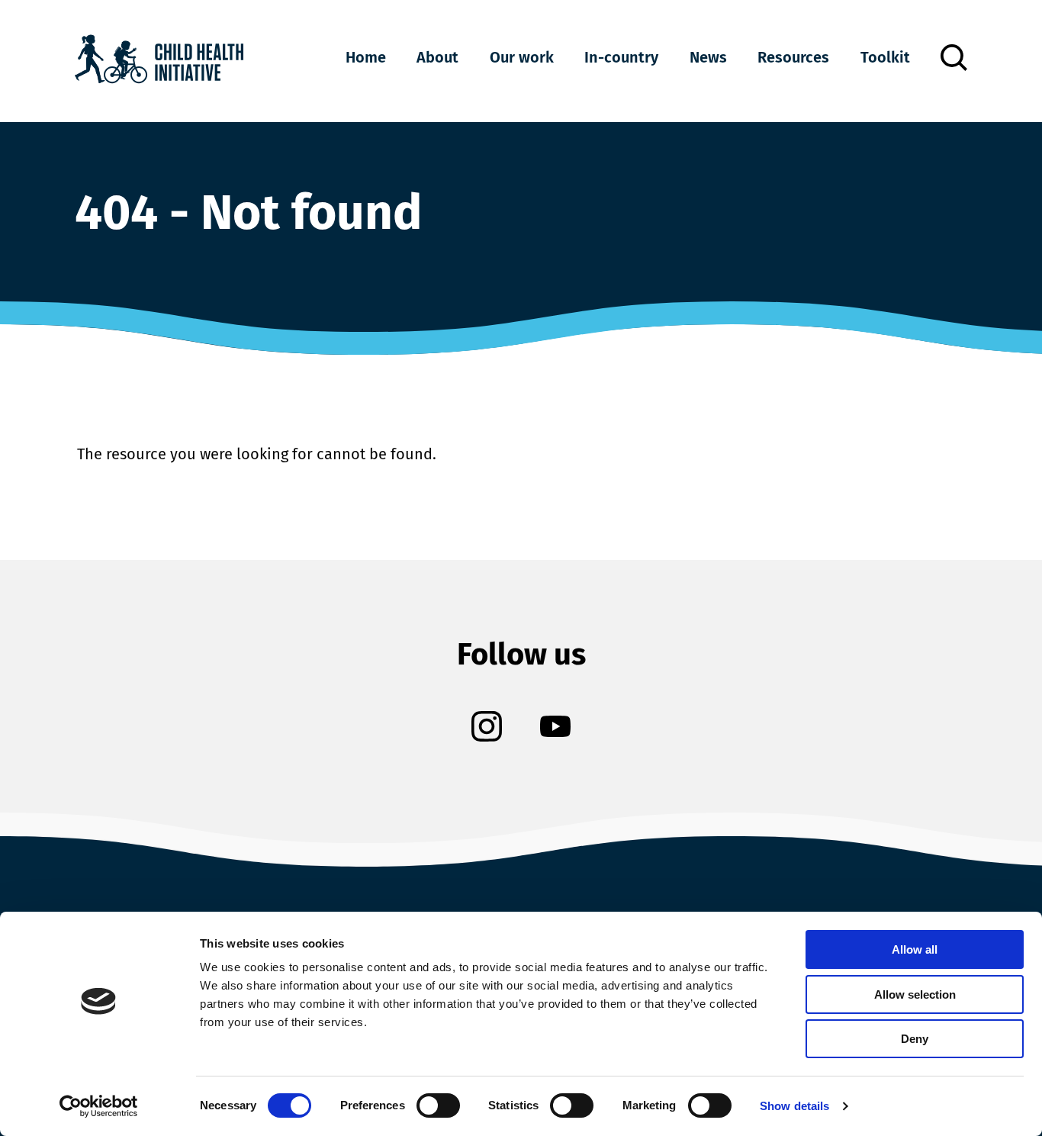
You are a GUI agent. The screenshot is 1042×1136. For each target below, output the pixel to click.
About (437, 57)
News (708, 57)
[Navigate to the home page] (159, 61)
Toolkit (885, 57)
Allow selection (915, 994)
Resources (793, 57)
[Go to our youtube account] (555, 728)
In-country (621, 57)
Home (366, 57)
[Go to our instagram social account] (486, 728)
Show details (794, 1105)
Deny (914, 1038)
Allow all (914, 949)
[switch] (438, 1108)
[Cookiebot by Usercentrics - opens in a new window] (99, 1106)
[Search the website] (954, 57)
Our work (522, 57)
